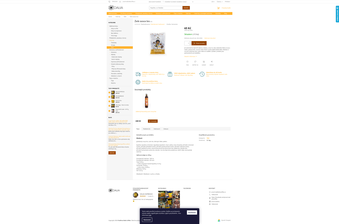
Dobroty (111, 40)
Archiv (112, 153)
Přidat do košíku (200, 43)
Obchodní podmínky (155, 2)
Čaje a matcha (113, 78)
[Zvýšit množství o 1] (191, 42)
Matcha (113, 83)
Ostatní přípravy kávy (117, 64)
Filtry (113, 66)
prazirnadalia (215, 201)
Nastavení (147, 220)
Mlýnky (113, 54)
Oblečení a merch (116, 76)
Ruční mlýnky (115, 59)
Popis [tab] (138, 129)
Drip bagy (114, 35)
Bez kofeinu (114, 33)
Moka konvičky (116, 71)
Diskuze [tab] (166, 129)
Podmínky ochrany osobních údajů (176, 2)
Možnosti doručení (210, 38)
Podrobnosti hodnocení (158, 24)
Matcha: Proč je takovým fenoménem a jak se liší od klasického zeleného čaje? (119, 129)
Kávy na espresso (116, 31)
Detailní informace (189, 56)
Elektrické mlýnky (117, 57)
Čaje (112, 80)
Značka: (172, 24)
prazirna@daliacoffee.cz (218, 192)
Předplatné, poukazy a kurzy (117, 38)
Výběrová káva (113, 26)
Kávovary (113, 52)
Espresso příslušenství (117, 62)
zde (150, 215)
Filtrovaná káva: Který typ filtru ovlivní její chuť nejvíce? (119, 144)
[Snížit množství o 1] (191, 44)
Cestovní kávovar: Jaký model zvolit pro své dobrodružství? (119, 137)
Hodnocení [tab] (157, 129)
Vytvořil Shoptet (226, 220)
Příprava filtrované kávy (118, 69)
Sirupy (113, 45)
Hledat (186, 8)
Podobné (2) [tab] (146, 129)
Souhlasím (192, 212)
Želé (112, 47)
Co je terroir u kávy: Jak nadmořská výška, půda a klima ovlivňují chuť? (118, 121)
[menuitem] (113, 13)
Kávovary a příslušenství (116, 50)
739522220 (214, 194)
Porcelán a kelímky (116, 73)
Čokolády (113, 42)
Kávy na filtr (114, 28)
